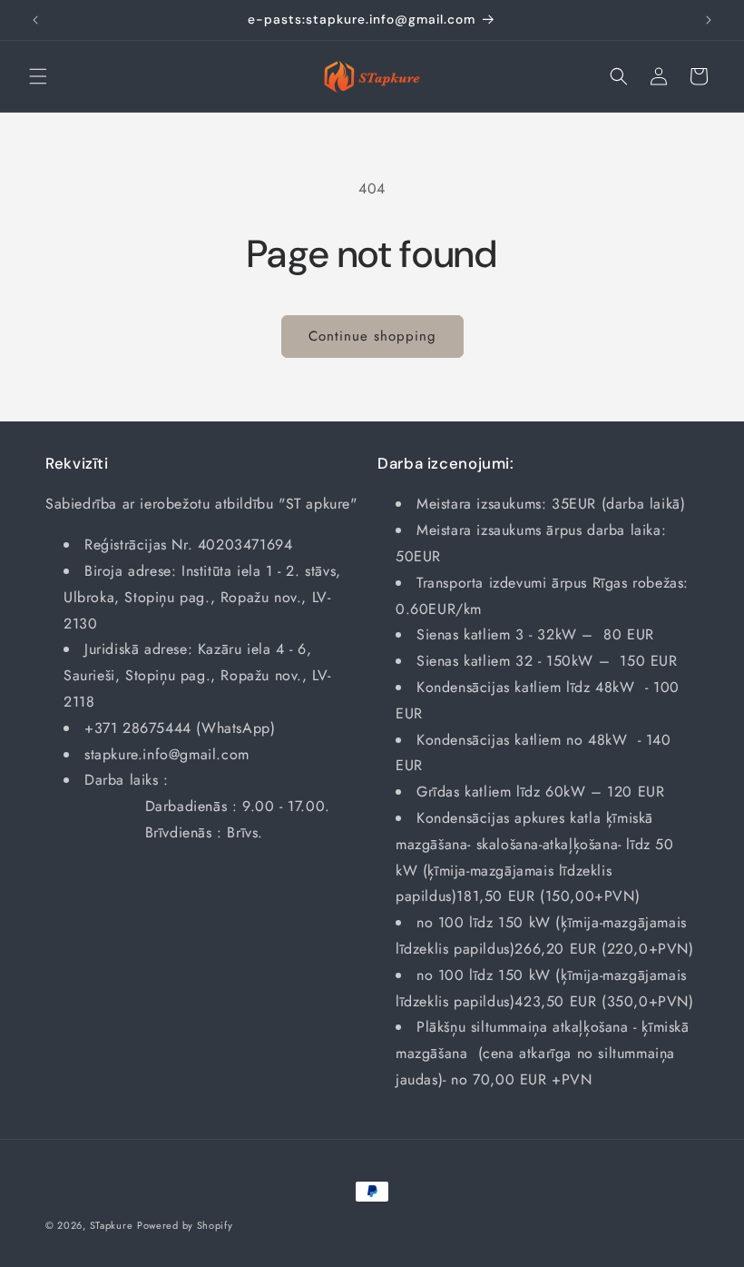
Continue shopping (372, 336)
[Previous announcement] (35, 20)
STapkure (111, 1225)
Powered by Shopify (185, 1225)
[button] (38, 76)
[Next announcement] (709, 20)
